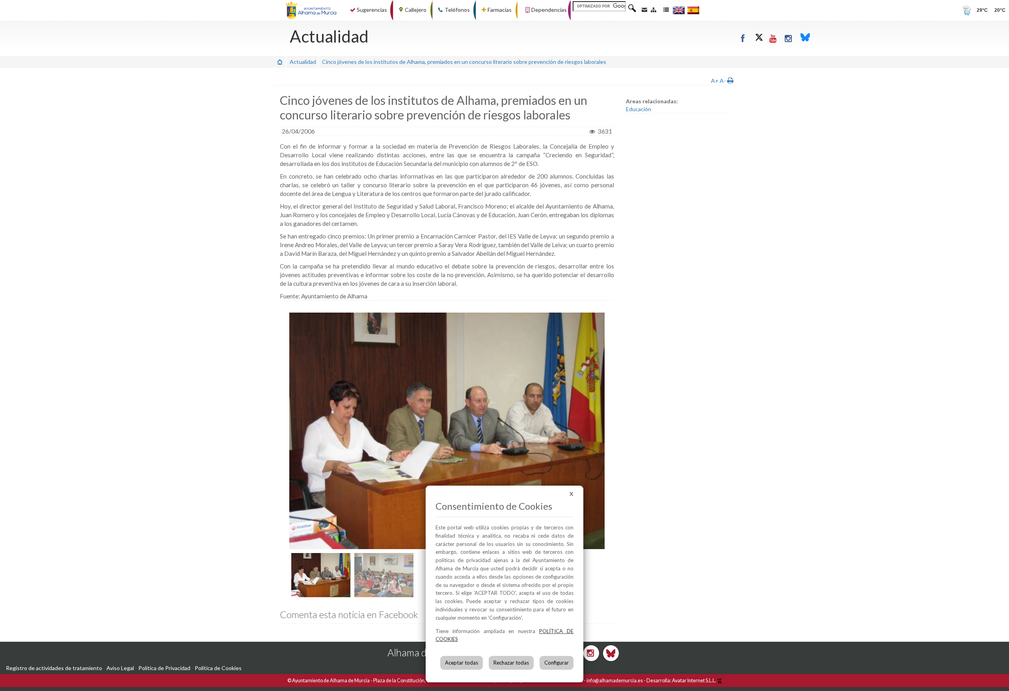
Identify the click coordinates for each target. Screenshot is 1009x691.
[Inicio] (280, 61)
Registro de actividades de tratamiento (54, 668)
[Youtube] (773, 38)
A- (723, 80)
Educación (638, 109)
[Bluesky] (805, 38)
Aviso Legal (120, 668)
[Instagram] (788, 38)
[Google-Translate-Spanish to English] (678, 10)
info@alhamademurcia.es (614, 681)
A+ (715, 80)
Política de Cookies (218, 668)
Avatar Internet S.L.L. (694, 681)
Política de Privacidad (164, 668)
